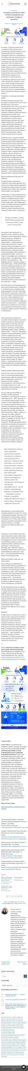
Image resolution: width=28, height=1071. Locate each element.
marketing (16, 1037)
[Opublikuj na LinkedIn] (21, 896)
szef (14, 1047)
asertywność (20, 1020)
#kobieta (20, 1017)
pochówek (4, 1042)
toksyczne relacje (6, 1050)
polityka (18, 1042)
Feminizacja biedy (18, 877)
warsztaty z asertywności (7, 1052)
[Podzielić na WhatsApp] (7, 896)
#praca (12, 903)
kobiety (16, 903)
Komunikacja (13, 10)
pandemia (20, 903)
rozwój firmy (4, 1045)
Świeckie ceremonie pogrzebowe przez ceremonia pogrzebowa (13, 1055)
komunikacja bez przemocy (8, 1030)
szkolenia (19, 1047)
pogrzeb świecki (11, 1042)
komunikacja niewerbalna (7, 1035)
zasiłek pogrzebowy (19, 1052)
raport (24, 903)
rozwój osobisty (12, 1045)
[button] (2, 4)
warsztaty (24, 1050)
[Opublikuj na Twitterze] (12, 896)
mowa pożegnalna (22, 1040)
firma (22, 1025)
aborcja (7, 1020)
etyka (18, 1025)
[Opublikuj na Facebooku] (9, 896)
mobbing (14, 1040)
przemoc (23, 1042)
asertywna (13, 1020)
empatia (13, 1025)
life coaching (9, 1037)
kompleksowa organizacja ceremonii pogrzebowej (13, 1027)
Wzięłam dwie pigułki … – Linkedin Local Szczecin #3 (15, 995)
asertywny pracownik (6, 1022)
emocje (8, 1025)
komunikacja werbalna (19, 1035)
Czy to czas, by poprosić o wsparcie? (15, 999)
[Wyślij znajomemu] (15, 896)
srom (18, 1045)
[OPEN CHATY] (24, 1066)
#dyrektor (15, 1017)
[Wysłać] (25, 976)
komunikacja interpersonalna (8, 1032)
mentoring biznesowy (6, 1040)
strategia (23, 1045)
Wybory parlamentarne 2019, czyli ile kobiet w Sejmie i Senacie (6, 879)
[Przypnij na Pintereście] (18, 896)
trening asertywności (15, 1050)
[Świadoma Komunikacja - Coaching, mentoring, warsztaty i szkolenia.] (14, 3)
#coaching (9, 1017)
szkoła (24, 1047)
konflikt (3, 1037)
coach (14, 1022)
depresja (3, 1025)
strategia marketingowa (7, 1047)
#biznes (3, 1017)
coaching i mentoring (21, 1022)
